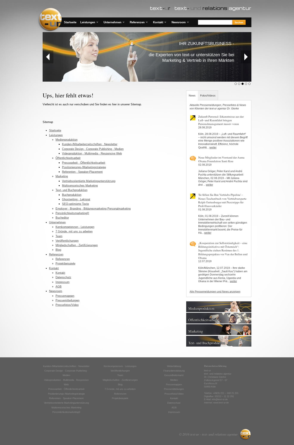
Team (59, 236)
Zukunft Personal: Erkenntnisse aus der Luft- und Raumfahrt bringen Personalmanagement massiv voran (221, 120)
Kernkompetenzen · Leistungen (75, 227)
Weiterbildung (174, 366)
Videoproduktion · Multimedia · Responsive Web (92, 153)
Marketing (62, 176)
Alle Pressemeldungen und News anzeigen (215, 291)
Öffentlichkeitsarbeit (68, 158)
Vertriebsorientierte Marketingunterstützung (88, 181)
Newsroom (179, 22)
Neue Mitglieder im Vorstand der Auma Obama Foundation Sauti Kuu (221, 159)
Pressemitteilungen (67, 300)
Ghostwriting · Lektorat (76, 199)
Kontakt (158, 22)
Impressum (63, 282)
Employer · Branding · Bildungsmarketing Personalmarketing (93, 208)
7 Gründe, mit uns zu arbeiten (74, 231)
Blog (58, 249)
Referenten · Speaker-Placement (82, 171)
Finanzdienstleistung (174, 370)
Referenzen (137, 22)
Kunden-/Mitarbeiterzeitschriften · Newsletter (89, 144)
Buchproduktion (71, 194)
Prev (48, 56)
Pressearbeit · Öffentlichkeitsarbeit (83, 162)
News (192, 95)
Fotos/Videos (207, 95)
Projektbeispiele (65, 263)
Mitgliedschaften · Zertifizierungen (77, 245)
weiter (213, 147)
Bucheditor (62, 217)
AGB (59, 286)
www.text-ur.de (221, 402)
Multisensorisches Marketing (80, 185)
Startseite (70, 22)
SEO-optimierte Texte (75, 203)
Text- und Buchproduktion (71, 190)
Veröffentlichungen (67, 240)
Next (246, 56)
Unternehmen (112, 22)
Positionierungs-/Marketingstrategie (84, 167)
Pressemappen (65, 295)
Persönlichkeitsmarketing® (72, 213)
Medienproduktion (66, 139)
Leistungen (87, 22)
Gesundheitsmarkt (174, 375)
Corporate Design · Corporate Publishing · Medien (93, 149)
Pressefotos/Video (67, 305)
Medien (174, 380)
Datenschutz (63, 277)
